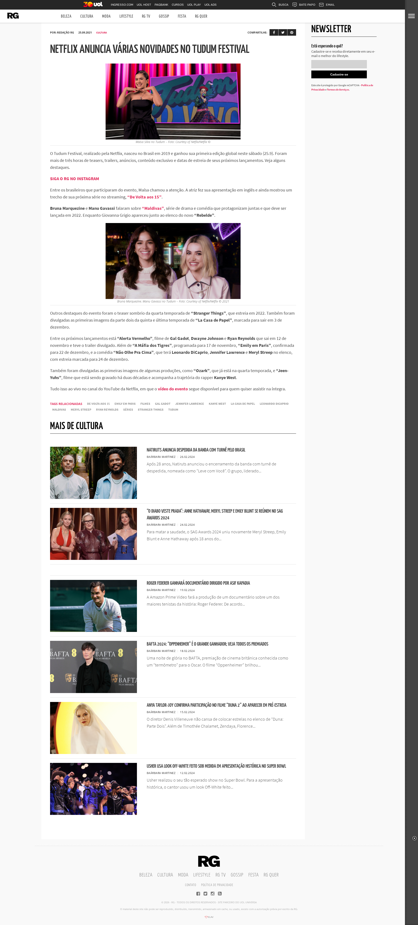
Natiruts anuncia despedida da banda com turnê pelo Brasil (196, 450)
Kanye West (217, 404)
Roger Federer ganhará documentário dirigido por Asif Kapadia (198, 583)
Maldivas (59, 409)
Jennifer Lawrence (189, 404)
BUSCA (283, 4)
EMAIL (330, 4)
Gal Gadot (162, 404)
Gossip (164, 16)
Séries (128, 409)
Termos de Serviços (338, 89)
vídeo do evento (173, 388)
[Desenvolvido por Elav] (209, 918)
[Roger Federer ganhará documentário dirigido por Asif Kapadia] (93, 630)
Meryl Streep (81, 409)
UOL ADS (210, 4)
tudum (173, 409)
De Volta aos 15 (98, 404)
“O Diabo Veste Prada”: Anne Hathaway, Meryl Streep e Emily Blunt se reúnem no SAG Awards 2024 (215, 514)
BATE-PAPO (307, 4)
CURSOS (178, 4)
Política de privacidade (217, 885)
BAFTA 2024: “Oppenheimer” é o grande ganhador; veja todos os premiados (207, 644)
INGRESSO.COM (122, 4)
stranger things (150, 409)
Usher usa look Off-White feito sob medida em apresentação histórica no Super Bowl (216, 766)
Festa (182, 16)
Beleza (66, 16)
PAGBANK (161, 4)
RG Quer (201, 16)
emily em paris (125, 404)
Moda (106, 16)
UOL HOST (144, 4)
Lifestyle (126, 16)
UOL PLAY (194, 4)
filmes (145, 404)
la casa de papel (243, 404)
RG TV (146, 16)
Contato (190, 885)
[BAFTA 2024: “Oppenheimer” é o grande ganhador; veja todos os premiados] (93, 691)
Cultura (86, 16)
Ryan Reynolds (107, 409)
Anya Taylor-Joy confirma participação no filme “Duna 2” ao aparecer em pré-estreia (216, 705)
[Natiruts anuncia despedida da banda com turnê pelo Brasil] (93, 497)
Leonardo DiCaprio (274, 404)
